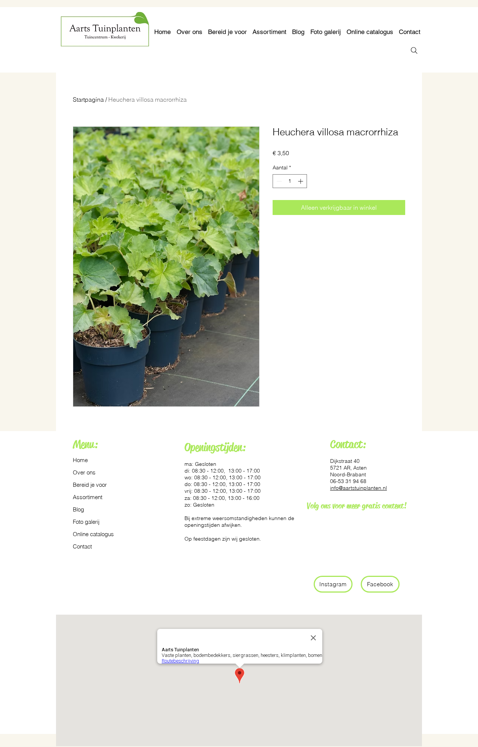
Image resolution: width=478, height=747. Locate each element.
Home (80, 460)
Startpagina (88, 99)
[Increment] (301, 181)
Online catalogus (91, 534)
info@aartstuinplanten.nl (358, 488)
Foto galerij (86, 521)
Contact (82, 546)
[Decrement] (278, 181)
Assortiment (87, 497)
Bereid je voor (90, 484)
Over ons (84, 472)
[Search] (414, 50)
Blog (78, 509)
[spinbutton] (290, 181)
